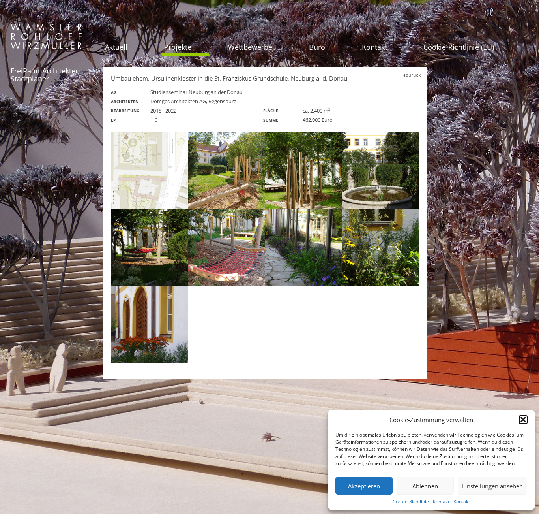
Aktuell (116, 47)
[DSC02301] (303, 247)
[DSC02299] (149, 247)
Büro (317, 47)
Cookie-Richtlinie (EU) (458, 47)
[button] (523, 420)
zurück (413, 75)
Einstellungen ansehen (492, 486)
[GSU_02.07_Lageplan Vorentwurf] (149, 170)
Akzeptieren (364, 486)
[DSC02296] (149, 324)
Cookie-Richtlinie (411, 501)
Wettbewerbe (250, 47)
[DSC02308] (380, 247)
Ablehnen (425, 486)
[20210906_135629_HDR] (226, 170)
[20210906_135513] (226, 247)
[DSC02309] (303, 170)
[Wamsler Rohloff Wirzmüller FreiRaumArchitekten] (46, 39)
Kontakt (441, 501)
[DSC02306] (380, 170)
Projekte (177, 47)
